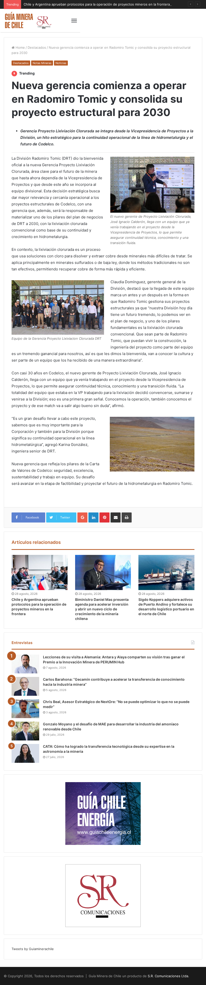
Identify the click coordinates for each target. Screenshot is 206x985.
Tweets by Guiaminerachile (33, 949)
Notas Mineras (42, 63)
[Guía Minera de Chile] (28, 20)
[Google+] (82, 517)
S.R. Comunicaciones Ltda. (168, 976)
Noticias (61, 63)
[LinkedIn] (93, 517)
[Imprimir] (127, 517)
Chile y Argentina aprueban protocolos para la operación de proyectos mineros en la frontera (97, 4)
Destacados (37, 47)
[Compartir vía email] (116, 517)
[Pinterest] (104, 517)
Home (20, 47)
